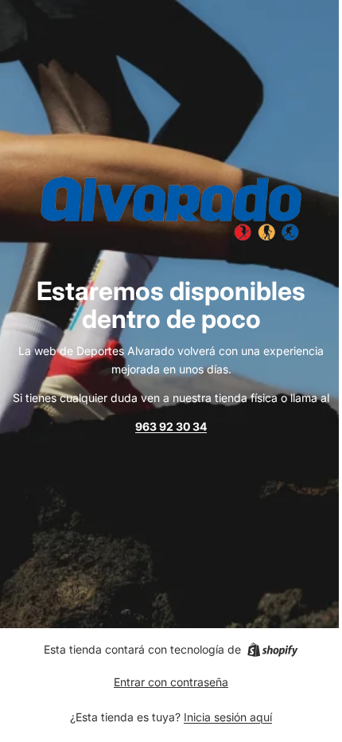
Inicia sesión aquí (228, 717)
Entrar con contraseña (171, 682)
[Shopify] (272, 649)
